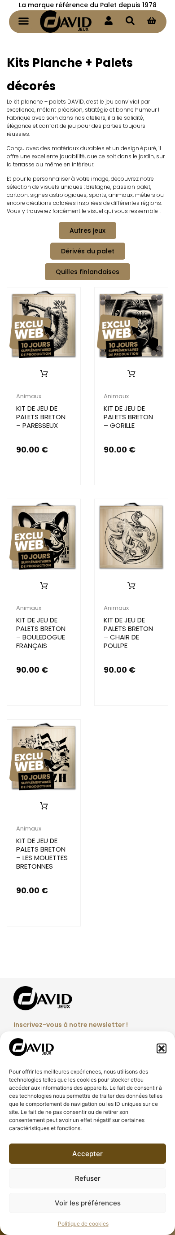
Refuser (88, 1178)
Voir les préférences (88, 1203)
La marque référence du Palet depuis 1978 (88, 4)
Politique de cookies (83, 1223)
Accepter (87, 1153)
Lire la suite (43, 374)
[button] (161, 1048)
